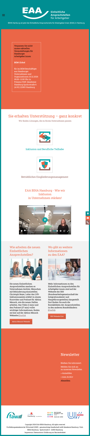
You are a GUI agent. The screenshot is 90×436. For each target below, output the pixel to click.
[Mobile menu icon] (3, 15)
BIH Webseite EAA (57, 316)
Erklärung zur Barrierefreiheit (55, 432)
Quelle (22, 315)
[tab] (45, 149)
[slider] (33, 230)
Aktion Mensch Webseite (21, 322)
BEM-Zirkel (19, 62)
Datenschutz (38, 432)
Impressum (29, 432)
